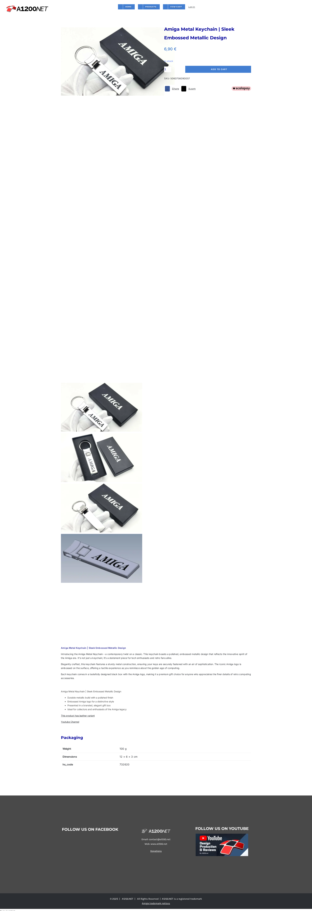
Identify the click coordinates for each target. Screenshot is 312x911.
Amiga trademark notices (156, 903)
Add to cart (219, 69)
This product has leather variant (78, 715)
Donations (156, 851)
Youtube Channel (70, 721)
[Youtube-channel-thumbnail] (222, 834)
